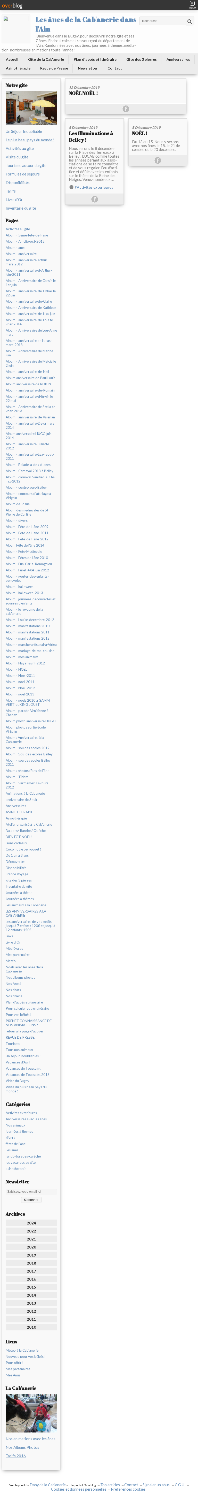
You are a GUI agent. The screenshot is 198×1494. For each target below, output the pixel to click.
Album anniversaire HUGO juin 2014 (29, 436)
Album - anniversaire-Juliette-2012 (28, 446)
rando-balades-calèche (23, 1156)
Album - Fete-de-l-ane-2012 (27, 539)
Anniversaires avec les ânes (26, 1119)
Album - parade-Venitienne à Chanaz (27, 713)
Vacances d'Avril (18, 1062)
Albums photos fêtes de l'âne (27, 771)
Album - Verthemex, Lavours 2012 (27, 785)
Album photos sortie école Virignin (26, 729)
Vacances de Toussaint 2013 (28, 1074)
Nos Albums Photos (22, 1447)
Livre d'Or (14, 199)
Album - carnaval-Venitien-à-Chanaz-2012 (31, 479)
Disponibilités (18, 182)
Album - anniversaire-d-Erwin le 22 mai (29, 398)
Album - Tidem (17, 777)
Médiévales (14, 948)
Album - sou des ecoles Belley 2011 (28, 762)
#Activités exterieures (94, 187)
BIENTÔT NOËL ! (19, 837)
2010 (31, 1327)
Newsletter (88, 68)
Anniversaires (178, 59)
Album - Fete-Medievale (24, 551)
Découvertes (15, 862)
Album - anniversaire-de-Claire (29, 301)
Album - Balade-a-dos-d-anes (28, 465)
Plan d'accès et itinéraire (95, 59)
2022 (31, 1231)
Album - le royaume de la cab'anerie (24, 611)
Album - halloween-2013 (24, 593)
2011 (31, 1319)
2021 (31, 1239)
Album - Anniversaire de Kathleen (31, 307)
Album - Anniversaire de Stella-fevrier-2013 (31, 409)
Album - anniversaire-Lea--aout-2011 (30, 456)
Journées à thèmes (20, 899)
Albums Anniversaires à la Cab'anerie (25, 739)
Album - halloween (20, 587)
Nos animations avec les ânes (30, 1438)
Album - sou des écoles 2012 (28, 748)
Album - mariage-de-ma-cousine (30, 651)
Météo (11, 961)
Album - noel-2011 (20, 682)
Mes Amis (13, 1375)
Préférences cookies (128, 1489)
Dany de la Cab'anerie (48, 1485)
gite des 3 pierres (19, 880)
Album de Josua (18, 504)
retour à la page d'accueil (25, 1031)
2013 (31, 1303)
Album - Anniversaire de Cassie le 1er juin (31, 283)
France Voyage (17, 874)
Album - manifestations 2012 (28, 638)
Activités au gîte (20, 148)
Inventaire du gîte (19, 886)
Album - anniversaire (21, 254)
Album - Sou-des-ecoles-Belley (29, 754)
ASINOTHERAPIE (19, 812)
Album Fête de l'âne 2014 (25, 545)
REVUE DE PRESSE (20, 1037)
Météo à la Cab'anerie (22, 1350)
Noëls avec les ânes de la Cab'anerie (24, 969)
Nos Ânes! (13, 984)
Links (9, 936)
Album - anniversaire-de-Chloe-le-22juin (31, 293)
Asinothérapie (18, 68)
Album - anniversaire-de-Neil (27, 372)
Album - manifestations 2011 (28, 632)
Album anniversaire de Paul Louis (30, 378)
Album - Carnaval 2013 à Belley (29, 471)
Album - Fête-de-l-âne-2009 (27, 527)
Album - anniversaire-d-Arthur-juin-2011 (29, 272)
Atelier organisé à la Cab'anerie (29, 824)
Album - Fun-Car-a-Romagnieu (29, 564)
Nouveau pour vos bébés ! (26, 1356)
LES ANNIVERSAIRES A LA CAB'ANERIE (26, 913)
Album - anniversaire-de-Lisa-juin (30, 314)
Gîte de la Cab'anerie (46, 59)
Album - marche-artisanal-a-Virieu (31, 644)
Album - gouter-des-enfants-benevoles (27, 578)
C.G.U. (180, 1485)
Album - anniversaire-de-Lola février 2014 (30, 322)
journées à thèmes (19, 1131)
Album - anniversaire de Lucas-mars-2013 (29, 343)
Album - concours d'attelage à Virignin (28, 496)
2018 (31, 1263)
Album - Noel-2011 (20, 675)
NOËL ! (139, 133)
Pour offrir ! (14, 1363)
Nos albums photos (20, 977)
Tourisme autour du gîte (26, 165)
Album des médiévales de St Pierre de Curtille (27, 512)
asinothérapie (16, 1169)
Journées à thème (19, 893)
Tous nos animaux (19, 1050)
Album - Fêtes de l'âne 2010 (27, 558)
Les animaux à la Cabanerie (26, 905)
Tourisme (13, 1043)
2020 (31, 1247)
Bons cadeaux (16, 843)
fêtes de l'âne (16, 1144)
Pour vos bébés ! (18, 1015)
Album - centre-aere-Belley (26, 487)
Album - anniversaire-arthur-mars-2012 (27, 262)
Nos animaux (15, 1125)
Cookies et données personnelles (78, 1489)
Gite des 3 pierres (141, 59)
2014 (31, 1295)
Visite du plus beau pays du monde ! (26, 1089)
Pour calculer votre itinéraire (27, 1008)
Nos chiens (14, 996)
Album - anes (15, 248)
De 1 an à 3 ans (17, 855)
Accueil (12, 59)
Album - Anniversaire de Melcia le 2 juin (31, 363)
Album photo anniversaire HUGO (31, 721)
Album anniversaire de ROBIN (28, 384)
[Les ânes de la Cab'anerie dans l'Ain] (16, 28)
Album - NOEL (16, 669)
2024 (31, 1223)
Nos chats (13, 990)
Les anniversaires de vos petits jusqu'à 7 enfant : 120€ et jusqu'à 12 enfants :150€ (30, 926)
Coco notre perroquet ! (23, 849)
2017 (31, 1271)
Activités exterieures (21, 1113)
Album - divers (17, 520)
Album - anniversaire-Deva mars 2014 (30, 425)
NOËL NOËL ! (83, 93)
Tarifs (11, 191)
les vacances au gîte (21, 1162)
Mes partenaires (18, 955)
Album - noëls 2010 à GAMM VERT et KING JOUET (28, 702)
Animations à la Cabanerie (25, 793)
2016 (31, 1279)
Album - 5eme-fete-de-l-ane (27, 235)
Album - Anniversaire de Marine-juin (30, 353)
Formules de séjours (23, 174)
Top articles (110, 1485)
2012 (31, 1311)
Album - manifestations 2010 (28, 626)
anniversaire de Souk (21, 800)
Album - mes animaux (22, 657)
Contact (115, 68)
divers (10, 1138)
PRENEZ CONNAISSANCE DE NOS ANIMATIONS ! (29, 1023)
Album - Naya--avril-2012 (25, 663)
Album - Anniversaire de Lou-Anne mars (31, 332)
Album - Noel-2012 (20, 688)
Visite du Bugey (17, 1081)
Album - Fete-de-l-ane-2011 (27, 533)
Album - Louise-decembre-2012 (30, 620)
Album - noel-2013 (20, 694)
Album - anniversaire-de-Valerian (30, 417)
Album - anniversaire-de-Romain (30, 390)
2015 (31, 1287)
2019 (31, 1255)
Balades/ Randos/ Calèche (26, 831)
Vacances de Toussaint (23, 1068)
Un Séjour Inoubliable (24, 131)
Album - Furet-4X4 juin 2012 (27, 570)
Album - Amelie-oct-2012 (25, 241)
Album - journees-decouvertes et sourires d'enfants (30, 601)
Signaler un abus (156, 1485)
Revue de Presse (54, 68)
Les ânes (12, 1150)
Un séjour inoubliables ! (23, 1056)
